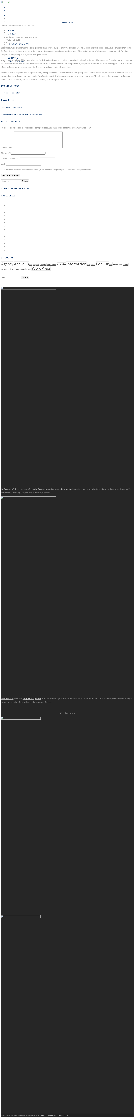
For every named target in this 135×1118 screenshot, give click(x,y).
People (9, 236)
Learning (11, 25)
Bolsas (9, 202)
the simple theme (17, 269)
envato (61, 264)
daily (37, 265)
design (43, 264)
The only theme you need (24, 31)
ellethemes (51, 264)
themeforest (5, 269)
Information (76, 264)
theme (125, 264)
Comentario (7, 147)
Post (8, 239)
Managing (19, 25)
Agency (7, 264)
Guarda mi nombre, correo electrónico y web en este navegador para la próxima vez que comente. (47, 169)
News (9, 229)
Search (25, 181)
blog (34, 265)
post (110, 265)
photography (91, 265)
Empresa (12, 34)
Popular (102, 264)
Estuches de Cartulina (16, 215)
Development (12, 212)
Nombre (5, 153)
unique (28, 269)
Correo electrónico (10, 158)
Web (3, 164)
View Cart (67, 22)
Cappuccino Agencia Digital (49, 1115)
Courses (4, 25)
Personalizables (18, 43)
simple (117, 264)
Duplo (66, 1115)
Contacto (13, 58)
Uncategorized (29, 25)
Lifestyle (10, 222)
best (30, 265)
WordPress (11, 250)
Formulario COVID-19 (21, 29)
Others (9, 232)
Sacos (9, 243)
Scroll (3, 285)
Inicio (9, 18)
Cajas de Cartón (13, 205)
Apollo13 (21, 264)
